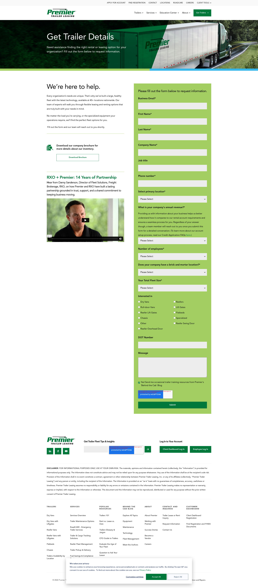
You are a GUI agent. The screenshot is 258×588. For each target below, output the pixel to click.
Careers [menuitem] (148, 544)
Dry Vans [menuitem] (50, 516)
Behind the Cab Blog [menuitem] (129, 508)
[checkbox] (172, 316)
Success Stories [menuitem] (151, 530)
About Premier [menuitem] (151, 516)
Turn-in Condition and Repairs (193, 580)
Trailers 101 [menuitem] (104, 516)
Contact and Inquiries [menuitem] (170, 508)
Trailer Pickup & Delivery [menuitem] (80, 550)
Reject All (178, 577)
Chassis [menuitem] (50, 550)
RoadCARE (178, 3)
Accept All (156, 577)
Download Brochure (78, 157)
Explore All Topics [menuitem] (130, 516)
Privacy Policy (145, 570)
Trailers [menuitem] (51, 507)
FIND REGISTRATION (137, 3)
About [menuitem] (148, 507)
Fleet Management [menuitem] (131, 539)
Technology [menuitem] (127, 533)
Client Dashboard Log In (173, 449)
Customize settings (135, 577)
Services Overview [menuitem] (78, 516)
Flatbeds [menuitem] (50, 544)
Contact (153, 3)
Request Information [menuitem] (171, 524)
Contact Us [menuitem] (167, 530)
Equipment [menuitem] (127, 521)
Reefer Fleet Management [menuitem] (81, 544)
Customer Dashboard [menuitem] (192, 508)
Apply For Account (116, 3)
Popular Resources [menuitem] (105, 508)
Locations (165, 3)
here (188, 235)
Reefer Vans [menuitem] (52, 530)
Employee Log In (200, 449)
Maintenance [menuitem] (128, 527)
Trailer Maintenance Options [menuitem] (82, 521)
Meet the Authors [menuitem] (130, 545)
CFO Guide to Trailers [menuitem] (108, 538)
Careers (190, 3)
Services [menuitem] (75, 507)
